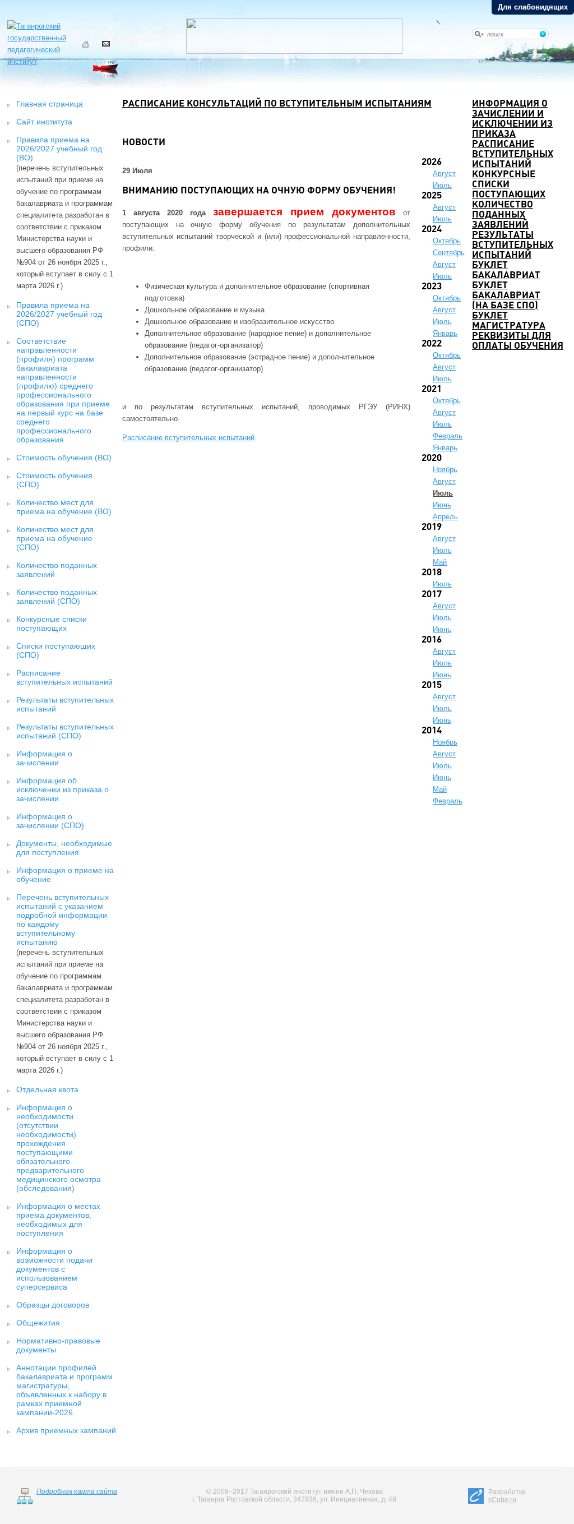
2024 (432, 229)
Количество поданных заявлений (502, 215)
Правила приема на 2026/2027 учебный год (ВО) (59, 148)
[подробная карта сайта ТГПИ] (24, 1502)
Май (440, 562)
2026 (432, 162)
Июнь (442, 505)
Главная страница (49, 103)
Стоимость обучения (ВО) (64, 457)
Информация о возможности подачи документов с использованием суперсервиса (54, 1268)
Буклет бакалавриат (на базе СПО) (506, 295)
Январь (445, 333)
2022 (432, 344)
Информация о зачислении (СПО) (50, 821)
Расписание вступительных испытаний (64, 677)
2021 (432, 389)
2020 (432, 458)
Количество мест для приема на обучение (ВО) (64, 507)
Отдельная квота (47, 1089)
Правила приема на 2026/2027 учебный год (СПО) (59, 314)
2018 (432, 573)
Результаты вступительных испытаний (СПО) (65, 731)
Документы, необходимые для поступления (64, 848)
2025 (432, 196)
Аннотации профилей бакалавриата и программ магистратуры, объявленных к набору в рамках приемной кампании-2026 (64, 1390)
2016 (432, 640)
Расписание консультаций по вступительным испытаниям (277, 104)
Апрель (445, 516)
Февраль (447, 436)
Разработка (507, 1496)
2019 (432, 527)
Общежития (38, 1322)
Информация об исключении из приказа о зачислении (62, 789)
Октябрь (447, 241)
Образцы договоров (52, 1304)
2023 (432, 287)
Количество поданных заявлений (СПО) (56, 597)
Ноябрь (445, 469)
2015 (432, 685)
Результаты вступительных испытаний (512, 245)
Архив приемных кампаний (66, 1430)
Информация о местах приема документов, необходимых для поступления (58, 1219)
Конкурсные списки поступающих (51, 623)
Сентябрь (449, 252)
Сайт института (44, 121)
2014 (432, 731)
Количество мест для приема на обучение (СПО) (55, 538)
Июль (442, 185)
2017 (432, 594)
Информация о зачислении (44, 758)
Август (444, 173)
